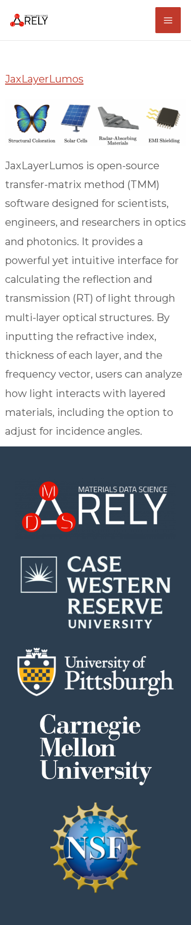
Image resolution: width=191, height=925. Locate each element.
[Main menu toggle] (168, 20)
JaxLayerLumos (44, 79)
